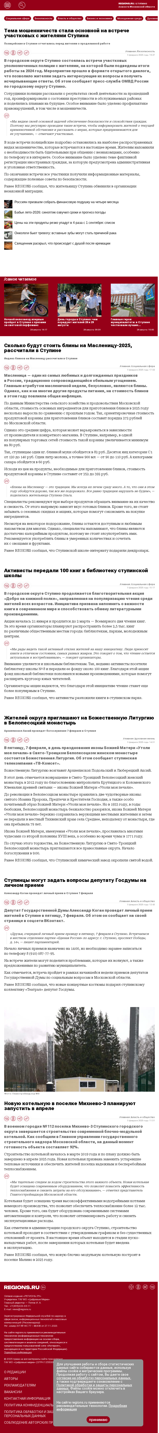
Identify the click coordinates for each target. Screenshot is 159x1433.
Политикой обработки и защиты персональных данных (94, 1387)
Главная (131, 51)
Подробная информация (18, 1352)
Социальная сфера (143, 366)
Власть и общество (143, 901)
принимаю (98, 1419)
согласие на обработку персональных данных (93, 1378)
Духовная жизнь (145, 738)
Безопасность (146, 51)
